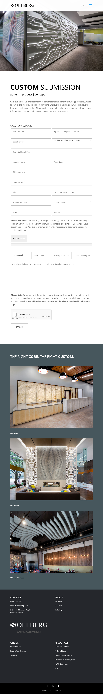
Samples (13, 655)
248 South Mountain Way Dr (21, 610)
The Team (65, 605)
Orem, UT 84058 (16, 613)
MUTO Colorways (61, 664)
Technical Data (60, 651)
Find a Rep (58, 610)
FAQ (56, 668)
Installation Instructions (63, 655)
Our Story (58, 601)
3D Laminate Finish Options (65, 660)
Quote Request (20, 646)
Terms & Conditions (66, 646)
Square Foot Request (18, 651)
